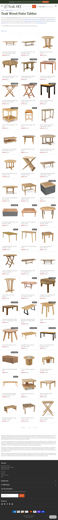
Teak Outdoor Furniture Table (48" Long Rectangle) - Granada (9, 149)
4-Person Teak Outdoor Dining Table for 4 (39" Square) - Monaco (47, 77)
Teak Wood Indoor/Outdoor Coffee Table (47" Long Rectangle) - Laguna (9, 320)
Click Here (7, 469)
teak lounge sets (37, 21)
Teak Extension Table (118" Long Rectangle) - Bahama (28, 52)
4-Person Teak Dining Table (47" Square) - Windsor (27, 418)
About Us (3, 473)
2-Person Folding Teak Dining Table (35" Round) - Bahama (9, 271)
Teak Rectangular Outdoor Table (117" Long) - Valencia (28, 271)
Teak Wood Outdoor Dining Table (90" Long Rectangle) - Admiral (9, 394)
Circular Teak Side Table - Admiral (9, 345)
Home (2, 10)
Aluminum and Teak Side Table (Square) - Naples (46, 101)
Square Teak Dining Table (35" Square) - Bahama (46, 247)
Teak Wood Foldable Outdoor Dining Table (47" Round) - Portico (10, 101)
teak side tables (50, 19)
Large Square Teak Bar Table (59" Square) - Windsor (28, 198)
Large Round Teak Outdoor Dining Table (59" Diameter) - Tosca (47, 149)
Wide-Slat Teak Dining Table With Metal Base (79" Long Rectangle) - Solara (28, 321)
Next (35, 427)
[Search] (34, 6)
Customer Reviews (5, 475)
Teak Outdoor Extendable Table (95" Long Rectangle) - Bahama (47, 174)
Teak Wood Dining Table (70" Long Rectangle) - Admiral (9, 247)
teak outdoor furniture (41, 23)
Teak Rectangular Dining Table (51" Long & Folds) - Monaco (28, 77)
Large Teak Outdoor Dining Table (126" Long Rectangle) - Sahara (9, 52)
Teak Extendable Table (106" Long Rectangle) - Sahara (47, 271)
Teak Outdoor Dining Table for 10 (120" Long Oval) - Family (28, 295)
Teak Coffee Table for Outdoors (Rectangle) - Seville (27, 345)
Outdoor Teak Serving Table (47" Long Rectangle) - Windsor (47, 125)
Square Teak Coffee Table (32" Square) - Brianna (46, 394)
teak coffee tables (41, 19)
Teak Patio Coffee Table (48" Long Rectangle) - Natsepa (9, 418)
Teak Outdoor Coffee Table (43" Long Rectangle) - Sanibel (10, 222)
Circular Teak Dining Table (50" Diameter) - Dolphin (46, 222)
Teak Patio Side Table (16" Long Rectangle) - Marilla (27, 174)
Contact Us (3, 471)
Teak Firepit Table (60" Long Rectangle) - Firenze (46, 370)
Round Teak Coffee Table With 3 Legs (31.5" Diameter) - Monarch (10, 77)
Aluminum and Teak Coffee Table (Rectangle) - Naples (47, 345)
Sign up (21, 495)
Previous (23, 427)
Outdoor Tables (9, 10)
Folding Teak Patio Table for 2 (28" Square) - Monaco (28, 101)
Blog (2, 476)
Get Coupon (45, 2)
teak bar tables (34, 19)
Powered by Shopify (29, 517)
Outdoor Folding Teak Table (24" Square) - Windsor (47, 418)
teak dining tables (26, 19)
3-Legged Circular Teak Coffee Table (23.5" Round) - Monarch (47, 295)
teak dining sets (27, 21)
